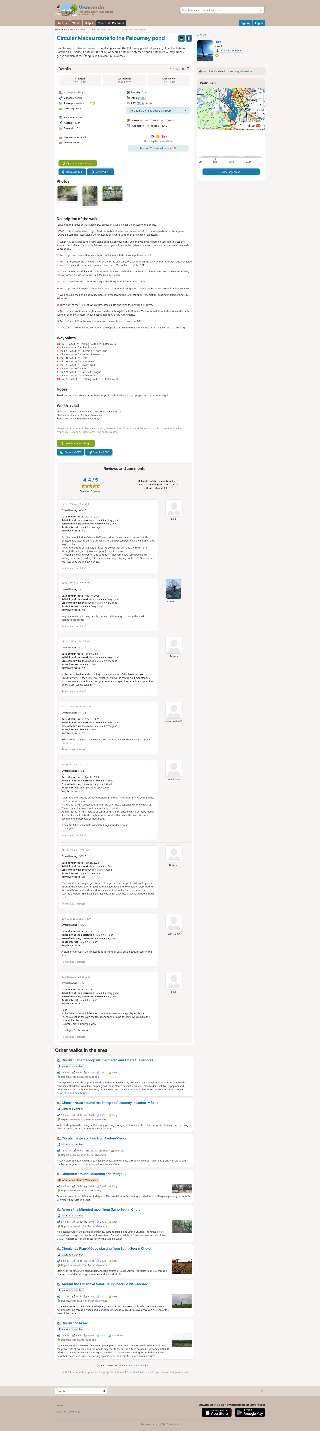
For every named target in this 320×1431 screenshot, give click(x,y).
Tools (61, 23)
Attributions (203, 128)
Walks (76, 23)
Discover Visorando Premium (156, 148)
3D (256, 125)
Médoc (142, 97)
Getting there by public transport (152, 110)
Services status (149, 1424)
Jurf (218, 42)
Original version (243, 71)
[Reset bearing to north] (260, 105)
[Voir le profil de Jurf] (205, 50)
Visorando (60, 29)
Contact (60, 1405)
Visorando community (68, 1411)
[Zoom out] (260, 99)
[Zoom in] (260, 93)
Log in (259, 23)
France (145, 92)
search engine (136, 1365)
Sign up (245, 23)
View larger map (231, 171)
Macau (140, 102)
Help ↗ (89, 23)
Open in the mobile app (79, 163)
